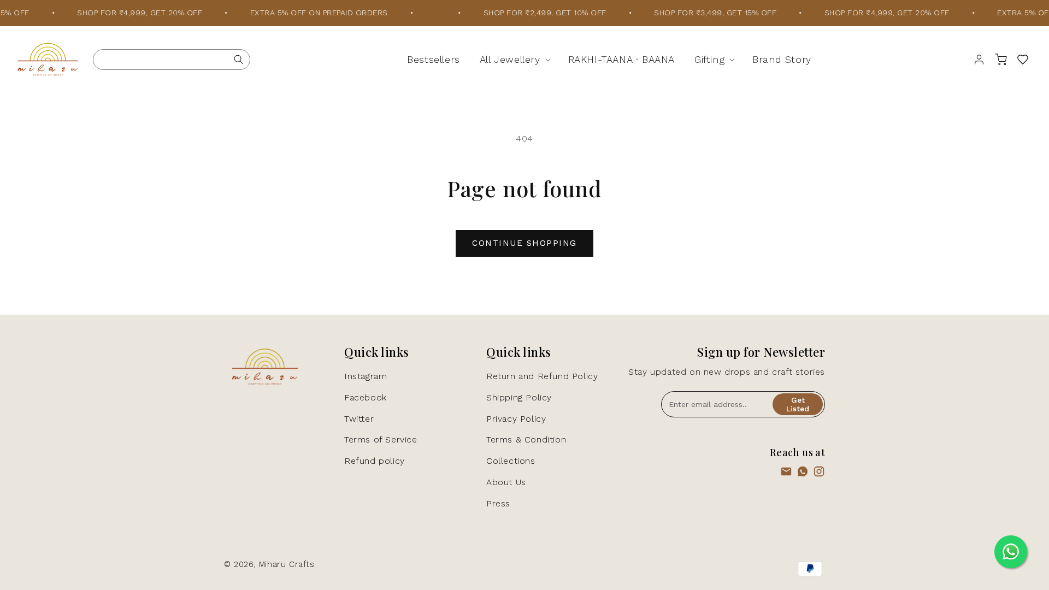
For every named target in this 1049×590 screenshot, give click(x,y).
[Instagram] (819, 474)
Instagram (365, 376)
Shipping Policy (519, 397)
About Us (506, 482)
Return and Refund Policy (542, 376)
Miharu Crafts (287, 564)
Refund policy (374, 461)
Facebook (365, 397)
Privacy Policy (516, 419)
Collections (510, 461)
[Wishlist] (1023, 59)
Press (498, 503)
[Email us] (786, 474)
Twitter (359, 419)
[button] (514, 59)
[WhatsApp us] (803, 474)
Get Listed (797, 404)
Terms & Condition (526, 439)
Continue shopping (524, 243)
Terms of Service (380, 439)
